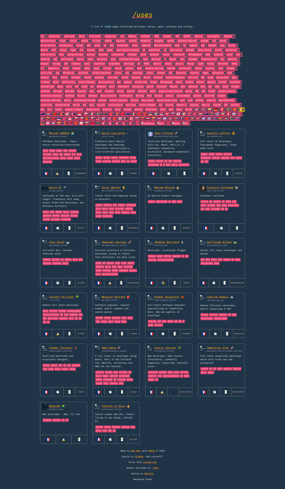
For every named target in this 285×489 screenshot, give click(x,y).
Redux (88, 68)
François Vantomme (220, 188)
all (44, 36)
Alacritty (131, 104)
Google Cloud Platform (171, 91)
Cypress (198, 95)
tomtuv (81, 392)
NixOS (56, 82)
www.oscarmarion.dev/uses (112, 191)
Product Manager (87, 82)
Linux (64, 40)
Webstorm (193, 86)
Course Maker (184, 95)
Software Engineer (188, 40)
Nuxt (114, 59)
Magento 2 (182, 104)
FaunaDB (217, 104)
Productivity (93, 109)
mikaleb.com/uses (56, 409)
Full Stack (96, 36)
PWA (204, 91)
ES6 (77, 86)
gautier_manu (133, 283)
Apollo (68, 100)
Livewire (46, 82)
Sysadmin (110, 91)
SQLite (151, 86)
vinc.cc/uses (54, 300)
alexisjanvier (185, 392)
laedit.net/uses (161, 245)
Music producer (109, 95)
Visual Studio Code (167, 100)
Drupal (154, 82)
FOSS (218, 86)
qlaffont (239, 173)
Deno (100, 91)
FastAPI (223, 82)
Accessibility (49, 45)
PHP (179, 36)
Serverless (232, 50)
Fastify (82, 95)
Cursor (151, 72)
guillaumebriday (237, 283)
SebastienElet (238, 392)
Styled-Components (176, 77)
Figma (74, 50)
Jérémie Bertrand (166, 242)
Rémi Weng (109, 348)
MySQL (111, 50)
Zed (119, 82)
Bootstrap (130, 63)
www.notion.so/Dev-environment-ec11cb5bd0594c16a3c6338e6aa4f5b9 (225, 351)
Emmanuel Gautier (114, 242)
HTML (158, 36)
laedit (186, 283)
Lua (92, 86)
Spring (189, 91)
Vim (82, 50)
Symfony (128, 82)
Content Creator (227, 91)
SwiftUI (131, 91)
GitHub (80, 45)
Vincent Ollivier (61, 297)
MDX (203, 77)
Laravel (134, 40)
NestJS (65, 77)
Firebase (76, 63)
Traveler (211, 68)
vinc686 (81, 334)
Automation (219, 72)
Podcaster (182, 72)
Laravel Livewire (74, 109)
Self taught (68, 59)
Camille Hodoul (218, 297)
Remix (88, 63)
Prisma (126, 77)
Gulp (92, 104)
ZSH (67, 63)
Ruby (102, 50)
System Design (63, 104)
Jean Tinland (163, 133)
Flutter (108, 68)
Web (112, 45)
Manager (232, 68)
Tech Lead (114, 77)
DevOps (224, 40)
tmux (235, 77)
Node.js (133, 36)
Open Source (177, 50)
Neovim (45, 50)
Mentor (173, 59)
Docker (86, 40)
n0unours (186, 228)
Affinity (108, 109)
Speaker (213, 45)
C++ (43, 68)
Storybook (235, 82)
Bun (210, 86)
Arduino (170, 95)
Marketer (102, 86)
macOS (98, 45)
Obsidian (104, 54)
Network (103, 100)
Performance (119, 54)
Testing (57, 63)
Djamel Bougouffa (166, 297)
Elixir (119, 72)
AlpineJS (195, 72)
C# (166, 50)
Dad (128, 72)
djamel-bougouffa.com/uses (165, 300)
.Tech (155, 468)
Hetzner (200, 100)
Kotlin (81, 59)
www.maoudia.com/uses (58, 136)
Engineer (121, 40)
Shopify (201, 82)
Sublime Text (48, 86)
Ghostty (130, 68)
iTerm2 (212, 91)
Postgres (82, 91)
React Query (148, 100)
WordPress (147, 40)
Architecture (69, 82)
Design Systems (76, 54)
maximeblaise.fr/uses (163, 191)
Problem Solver (210, 59)
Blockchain (152, 109)
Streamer (76, 77)
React (83, 36)
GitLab (88, 77)
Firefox (77, 68)
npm (58, 72)
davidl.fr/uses (108, 136)
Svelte (64, 50)
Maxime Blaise (164, 188)
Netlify (92, 54)
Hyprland (70, 91)
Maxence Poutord (113, 297)
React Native (205, 50)
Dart (184, 86)
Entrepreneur (67, 45)
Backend (229, 36)
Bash (146, 59)
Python (188, 36)
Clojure (222, 95)
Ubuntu (169, 63)
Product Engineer (119, 100)
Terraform (84, 72)
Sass (62, 54)
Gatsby (171, 40)
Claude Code (141, 82)
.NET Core (193, 77)
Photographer (196, 54)
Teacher (92, 50)
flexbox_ (133, 173)
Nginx (60, 86)
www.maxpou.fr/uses (110, 300)
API (171, 72)
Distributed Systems (85, 100)
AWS (90, 45)
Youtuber (133, 54)
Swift (91, 59)
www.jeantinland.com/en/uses (166, 136)
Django (167, 54)
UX (145, 50)
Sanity (121, 91)
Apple (179, 109)
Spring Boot (223, 77)
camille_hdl (239, 334)
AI (140, 63)
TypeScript (112, 36)
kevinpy (81, 228)
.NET (183, 59)
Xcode (211, 77)
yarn (183, 100)
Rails (69, 86)
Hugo (140, 68)
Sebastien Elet (218, 348)
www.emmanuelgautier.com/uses (114, 245)
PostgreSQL (123, 45)
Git (215, 40)
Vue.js (74, 40)
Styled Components (102, 72)
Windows (46, 63)
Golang (211, 63)
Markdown (155, 54)
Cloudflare (100, 63)
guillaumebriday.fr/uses (217, 245)
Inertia (170, 104)
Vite (56, 77)
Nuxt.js (206, 104)
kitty (118, 109)
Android (158, 63)
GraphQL (206, 40)
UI (185, 45)
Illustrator (186, 68)
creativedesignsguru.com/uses (114, 351)
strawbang (186, 334)
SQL (204, 45)
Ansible (190, 82)
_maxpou (134, 334)
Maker (207, 72)
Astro (136, 45)
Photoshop (224, 63)
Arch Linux (47, 72)
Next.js (200, 36)
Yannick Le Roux (113, 406)
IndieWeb (193, 59)
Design (191, 63)
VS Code (98, 40)
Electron (159, 77)
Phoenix (174, 86)
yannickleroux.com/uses (111, 409)
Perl (50, 109)
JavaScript (56, 36)
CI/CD (85, 86)
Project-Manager (148, 104)
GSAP (172, 109)
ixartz (134, 392)
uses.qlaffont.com (214, 136)
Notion (189, 109)
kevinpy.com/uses (56, 191)
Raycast (180, 63)
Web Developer (49, 40)
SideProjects (126, 95)
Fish (191, 100)
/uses (142, 15)
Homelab (172, 68)
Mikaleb (54, 406)
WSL (43, 109)
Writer (232, 45)
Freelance (162, 86)
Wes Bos (135, 451)
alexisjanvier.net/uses (164, 351)
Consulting (47, 104)
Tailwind (136, 77)
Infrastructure (106, 82)
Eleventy (219, 54)
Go (106, 45)
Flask (202, 63)
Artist (148, 77)
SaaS (92, 91)
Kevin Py (55, 188)
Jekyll (180, 82)
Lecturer (236, 104)
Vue (223, 59)
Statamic (195, 104)
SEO (239, 54)
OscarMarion (133, 228)
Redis (153, 91)
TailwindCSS (214, 36)
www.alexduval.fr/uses (58, 245)
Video (163, 109)
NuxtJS (77, 104)
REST (209, 54)
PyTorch (139, 109)
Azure (67, 68)
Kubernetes (155, 50)
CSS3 (230, 72)
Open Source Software (129, 50)
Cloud (230, 54)
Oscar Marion (111, 188)
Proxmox (128, 109)
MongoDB (191, 50)
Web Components (227, 100)
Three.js (212, 100)
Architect (103, 59)
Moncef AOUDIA (59, 133)
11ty (221, 68)
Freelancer (180, 54)
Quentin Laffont (218, 133)
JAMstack (147, 45)
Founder (236, 86)
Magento (212, 82)
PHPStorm (143, 91)
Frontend (147, 36)
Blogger (168, 36)
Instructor (138, 86)
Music (112, 86)
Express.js (54, 68)
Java (223, 45)
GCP (161, 104)
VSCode (119, 68)
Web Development (163, 45)
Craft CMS (210, 95)
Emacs (97, 68)
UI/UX (144, 54)
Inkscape (58, 91)
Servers (159, 95)
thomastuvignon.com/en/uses (60, 351)
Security (100, 77)
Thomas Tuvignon (60, 348)
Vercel (219, 50)
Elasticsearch (116, 104)
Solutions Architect (52, 95)
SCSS (54, 50)
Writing (140, 95)
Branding (70, 95)
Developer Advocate (51, 100)
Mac (85, 104)
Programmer (115, 63)
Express (46, 77)
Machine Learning (155, 68)
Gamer (235, 63)
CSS (124, 36)
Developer (70, 36)
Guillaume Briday (219, 242)
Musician (157, 59)
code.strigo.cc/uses (215, 191)
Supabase (46, 91)
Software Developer (130, 59)
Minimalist (69, 72)
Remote (109, 40)
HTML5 (148, 63)
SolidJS (101, 104)
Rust (178, 45)
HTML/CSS (46, 59)
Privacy (135, 100)
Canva (226, 86)
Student (162, 72)
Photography (167, 82)
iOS (56, 59)
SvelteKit (139, 72)
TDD (226, 104)
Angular (194, 45)
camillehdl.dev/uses (215, 300)
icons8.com (150, 462)
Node (204, 86)
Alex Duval (57, 242)
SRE (197, 91)
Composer (93, 95)
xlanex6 (81, 283)
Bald (150, 95)
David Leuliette (113, 133)
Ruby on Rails (49, 54)
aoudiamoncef (81, 173)
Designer (160, 40)
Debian (199, 68)
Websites (233, 59)
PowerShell (124, 86)
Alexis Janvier (165, 348)
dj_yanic (133, 439)
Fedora (59, 109)
